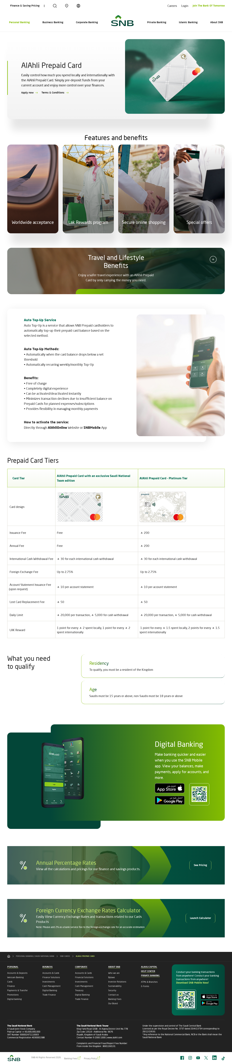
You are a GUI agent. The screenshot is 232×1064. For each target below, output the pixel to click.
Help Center (148, 971)
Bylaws (111, 977)
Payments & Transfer (17, 990)
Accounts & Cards (50, 973)
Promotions (13, 994)
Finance (11, 986)
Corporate (81, 967)
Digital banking (14, 999)
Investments (48, 981)
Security (112, 990)
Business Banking (52, 22)
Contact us (113, 994)
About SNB (216, 22)
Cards (10, 981)
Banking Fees (114, 999)
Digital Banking (49, 990)
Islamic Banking (188, 22)
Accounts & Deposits (17, 973)
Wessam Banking (15, 977)
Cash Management (51, 986)
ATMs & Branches (149, 981)
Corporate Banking (87, 22)
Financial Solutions (84, 977)
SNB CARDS (65, 956)
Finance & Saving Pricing (25, 6)
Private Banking (156, 22)
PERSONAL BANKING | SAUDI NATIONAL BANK (35, 956)
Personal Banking (19, 22)
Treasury (79, 990)
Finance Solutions (51, 977)
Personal (12, 967)
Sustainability (114, 986)
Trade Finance (49, 994)
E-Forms (145, 986)
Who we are (114, 973)
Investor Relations (117, 981)
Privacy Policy (90, 1058)
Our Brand (113, 1003)
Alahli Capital (149, 967)
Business (47, 967)
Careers (172, 5)
